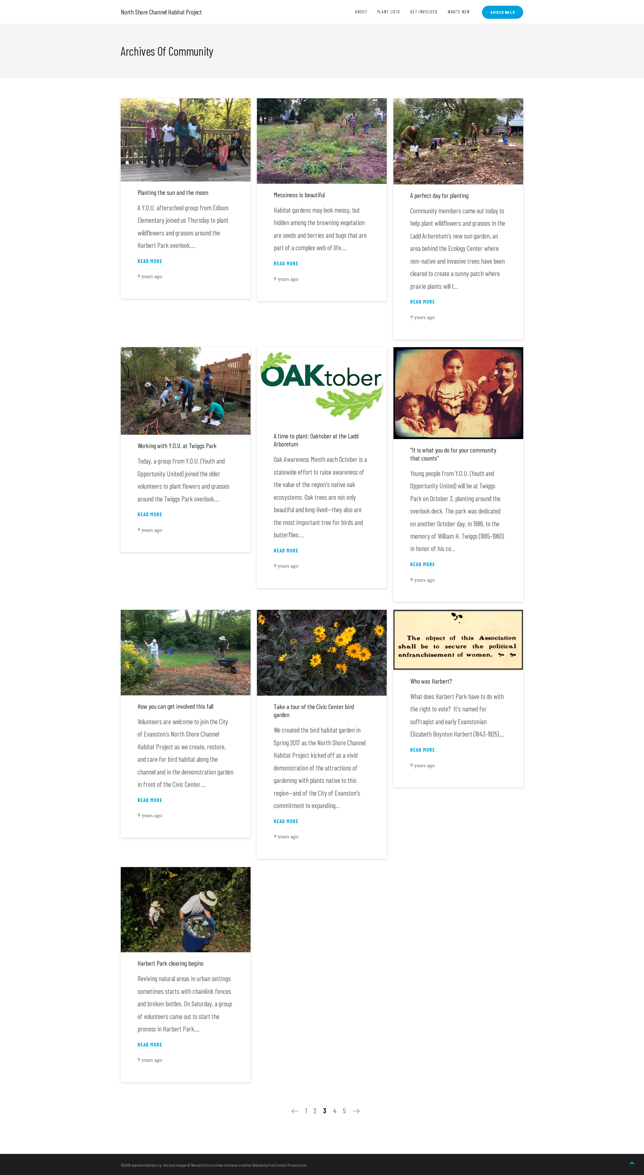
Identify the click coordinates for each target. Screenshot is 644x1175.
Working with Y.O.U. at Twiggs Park (177, 445)
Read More (150, 261)
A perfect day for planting (439, 195)
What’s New (459, 11)
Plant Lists (388, 11)
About (361, 11)
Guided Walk (502, 12)
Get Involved (424, 11)
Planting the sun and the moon (173, 192)
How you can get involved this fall (175, 706)
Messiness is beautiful (299, 195)
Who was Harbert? (431, 681)
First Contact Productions (287, 1165)
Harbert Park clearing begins (171, 963)
